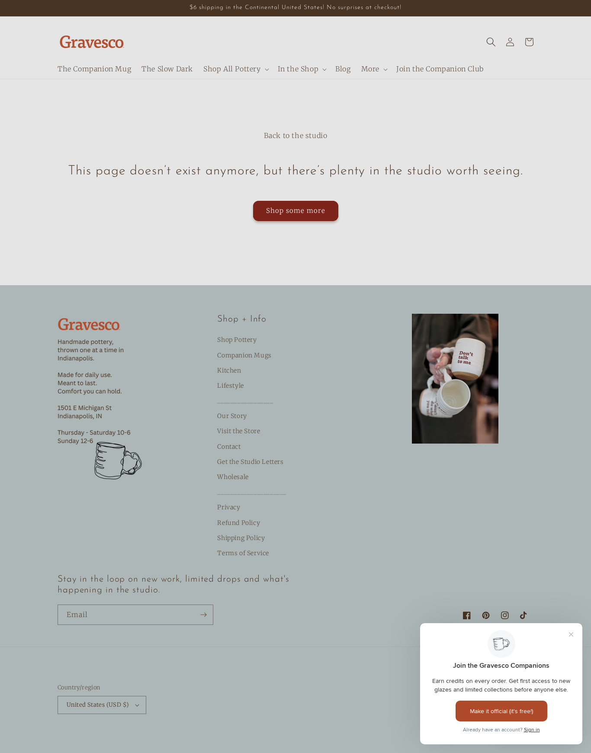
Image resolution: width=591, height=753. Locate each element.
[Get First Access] (203, 615)
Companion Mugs (244, 355)
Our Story (232, 416)
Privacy (228, 507)
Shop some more (295, 210)
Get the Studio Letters (250, 462)
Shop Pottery (237, 340)
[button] (235, 69)
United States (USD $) (98, 704)
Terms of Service (243, 553)
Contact (229, 447)
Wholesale (232, 477)
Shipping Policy (241, 538)
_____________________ (251, 492)
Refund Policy (238, 523)
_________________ (245, 401)
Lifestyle (230, 385)
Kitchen (229, 370)
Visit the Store (238, 431)
